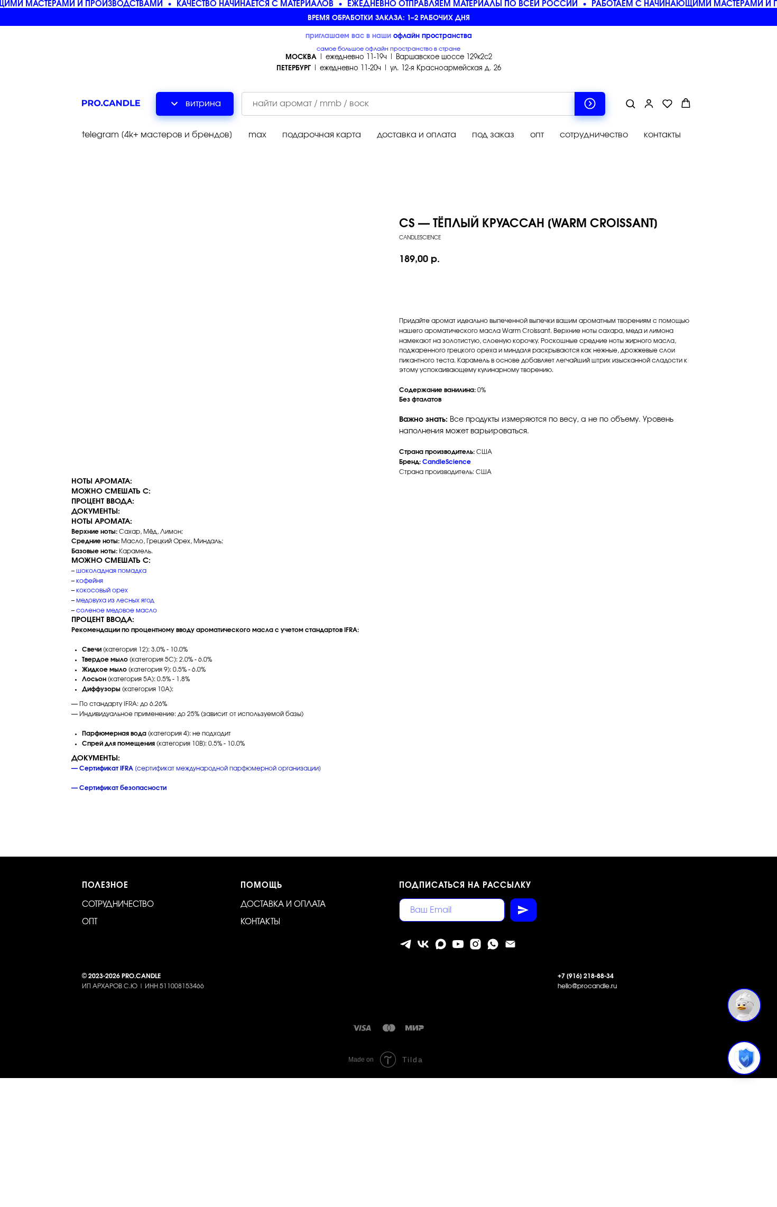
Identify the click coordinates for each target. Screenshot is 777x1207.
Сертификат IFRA (106, 768)
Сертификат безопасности (122, 788)
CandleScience (446, 462)
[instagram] (475, 944)
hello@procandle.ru (587, 986)
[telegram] (405, 944)
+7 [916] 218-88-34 (586, 976)
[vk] (423, 944)
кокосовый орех (102, 590)
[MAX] (440, 944)
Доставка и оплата (283, 904)
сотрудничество (594, 135)
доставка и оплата (416, 135)
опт (537, 135)
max (257, 135)
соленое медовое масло (116, 610)
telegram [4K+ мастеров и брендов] (157, 135)
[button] (630, 103)
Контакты (260, 922)
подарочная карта (321, 135)
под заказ (493, 135)
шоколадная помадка (111, 571)
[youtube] (458, 944)
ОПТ (89, 922)
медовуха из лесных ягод (115, 600)
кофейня (89, 581)
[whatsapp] (493, 944)
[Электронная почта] (510, 944)
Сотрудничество (118, 904)
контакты (662, 135)
